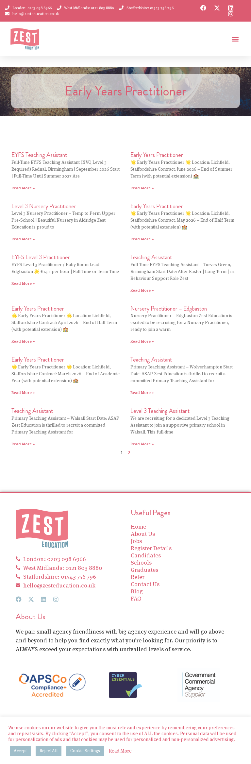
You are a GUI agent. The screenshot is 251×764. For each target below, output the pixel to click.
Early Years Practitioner (156, 155)
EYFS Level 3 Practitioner (40, 257)
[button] (235, 39)
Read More (120, 751)
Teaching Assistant (151, 257)
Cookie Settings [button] (85, 751)
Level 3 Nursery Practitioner (43, 206)
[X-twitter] (217, 8)
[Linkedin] (231, 8)
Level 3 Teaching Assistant (160, 411)
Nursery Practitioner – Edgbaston (168, 308)
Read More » (23, 187)
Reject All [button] (49, 751)
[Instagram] (231, 14)
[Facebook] (203, 8)
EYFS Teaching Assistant (39, 155)
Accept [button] (20, 751)
